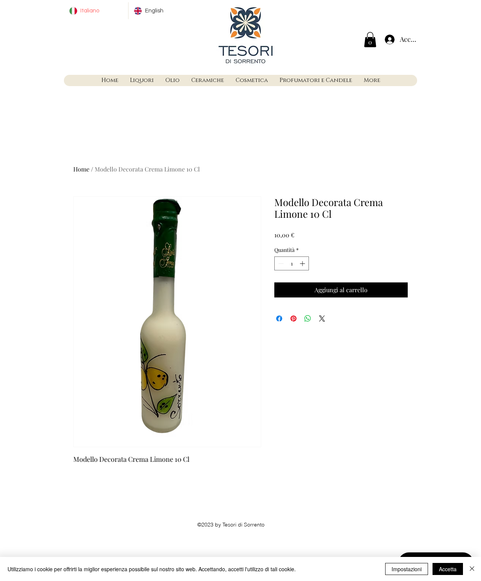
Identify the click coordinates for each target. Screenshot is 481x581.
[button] (370, 39)
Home (81, 169)
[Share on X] (322, 318)
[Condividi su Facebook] (279, 318)
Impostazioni (407, 569)
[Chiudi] (471, 569)
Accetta (448, 569)
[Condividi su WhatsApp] (307, 318)
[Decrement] (280, 263)
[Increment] (303, 263)
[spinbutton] (291, 263)
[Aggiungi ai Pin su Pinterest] (293, 318)
